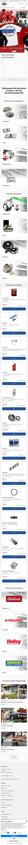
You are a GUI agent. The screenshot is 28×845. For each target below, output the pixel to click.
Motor (3, 75)
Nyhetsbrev (4, 807)
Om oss (3, 802)
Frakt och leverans (6, 785)
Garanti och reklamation (7, 790)
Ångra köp (3, 788)
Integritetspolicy (5, 819)
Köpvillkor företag (5, 793)
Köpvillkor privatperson (7, 795)
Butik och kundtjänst (6, 805)
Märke (3, 66)
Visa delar (13, 79)
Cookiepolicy (4, 816)
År (2, 61)
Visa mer (14, 757)
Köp (14, 309)
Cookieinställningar (6, 814)
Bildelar (23, 7)
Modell (4, 70)
